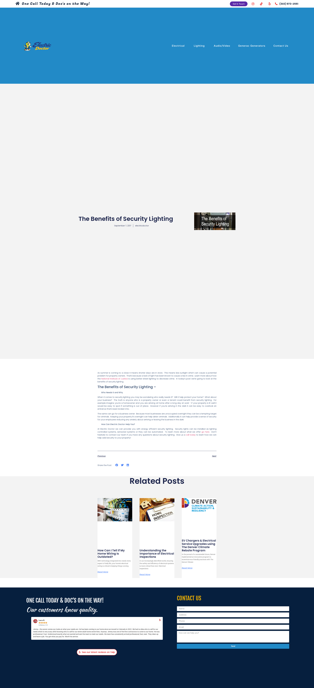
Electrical (178, 45)
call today (191, 434)
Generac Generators (251, 45)
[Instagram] (253, 4)
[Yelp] (270, 4)
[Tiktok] (261, 4)
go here (205, 431)
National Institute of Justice (114, 378)
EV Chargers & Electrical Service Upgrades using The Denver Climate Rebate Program (199, 545)
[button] (116, 465)
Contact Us (280, 45)
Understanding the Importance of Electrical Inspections (157, 554)
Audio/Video (222, 45)
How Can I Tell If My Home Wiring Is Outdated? (111, 554)
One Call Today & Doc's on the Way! (56, 3)
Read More (103, 572)
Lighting (199, 45)
